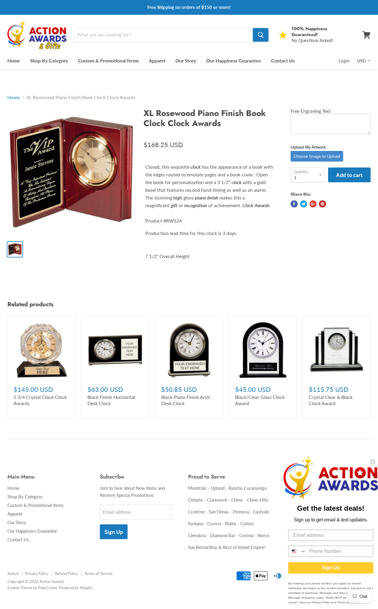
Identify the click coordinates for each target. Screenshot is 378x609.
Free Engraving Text (311, 111)
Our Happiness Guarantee (233, 60)
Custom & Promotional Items (108, 60)
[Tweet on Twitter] (303, 203)
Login (343, 60)
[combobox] (297, 551)
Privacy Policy (36, 573)
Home (13, 60)
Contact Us (283, 60)
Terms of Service (98, 573)
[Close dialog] (373, 462)
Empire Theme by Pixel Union (32, 587)
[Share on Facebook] (294, 203)
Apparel (157, 60)
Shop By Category (49, 60)
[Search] (260, 35)
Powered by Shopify (75, 587)
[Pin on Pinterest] (322, 203)
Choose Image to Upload (317, 156)
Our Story (185, 60)
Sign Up (114, 532)
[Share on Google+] (313, 203)
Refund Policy (66, 573)
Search (13, 573)
